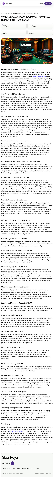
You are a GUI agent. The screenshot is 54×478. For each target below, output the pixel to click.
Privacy (42, 473)
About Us (37, 473)
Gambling (10, 13)
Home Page (6, 468)
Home (2, 13)
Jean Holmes (6, 26)
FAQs (18, 468)
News (6, 13)
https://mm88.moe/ (39, 76)
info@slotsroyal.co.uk (28, 468)
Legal (50, 473)
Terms (46, 473)
